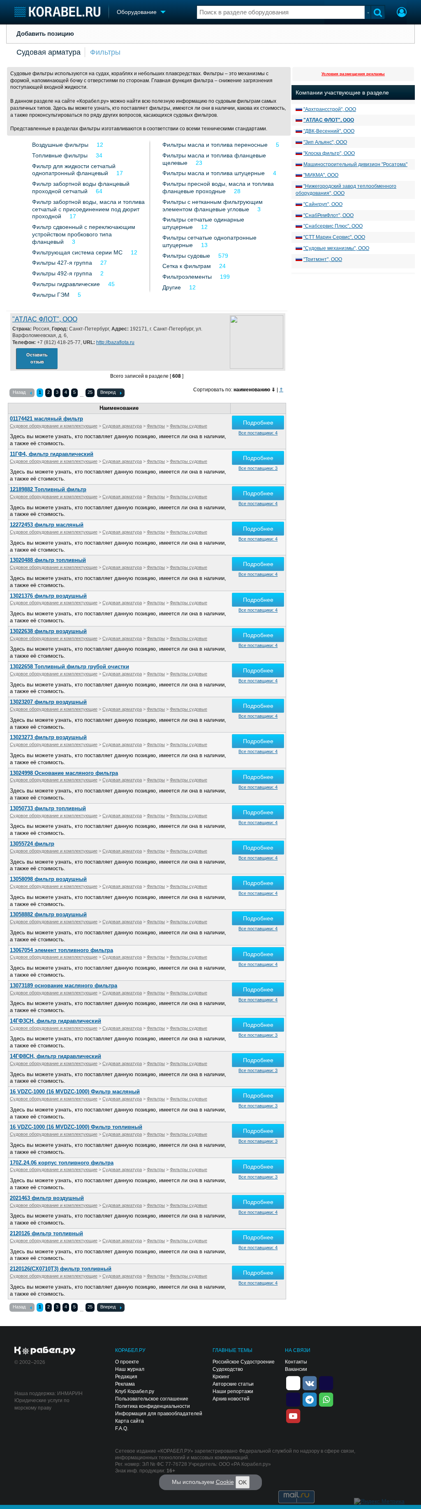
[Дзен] (293, 1382)
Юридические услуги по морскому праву (41, 1404)
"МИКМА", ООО (320, 175)
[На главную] (57, 12)
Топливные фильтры (60, 155)
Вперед (108, 392)
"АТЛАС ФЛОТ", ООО (44, 319)
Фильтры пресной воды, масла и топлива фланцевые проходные (218, 187)
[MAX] (293, 1399)
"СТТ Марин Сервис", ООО (334, 237)
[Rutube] (326, 1382)
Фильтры (105, 52)
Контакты (296, 1362)
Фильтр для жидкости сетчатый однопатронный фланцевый (74, 170)
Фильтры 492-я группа (62, 273)
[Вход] (402, 13)
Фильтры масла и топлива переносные (215, 144)
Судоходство (228, 1369)
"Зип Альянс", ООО (325, 142)
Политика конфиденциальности (152, 1406)
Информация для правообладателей (158, 1414)
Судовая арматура (48, 52)
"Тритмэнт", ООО (322, 259)
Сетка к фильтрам (186, 266)
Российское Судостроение (244, 1362)
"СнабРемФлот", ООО (328, 215)
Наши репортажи (233, 1391)
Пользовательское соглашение (151, 1399)
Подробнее (258, 422)
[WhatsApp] (326, 1399)
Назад (19, 392)
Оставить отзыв (37, 358)
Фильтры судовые (186, 255)
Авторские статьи (233, 1384)
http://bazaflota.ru (115, 342)
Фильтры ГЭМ (50, 294)
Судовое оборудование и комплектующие (53, 425)
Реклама (125, 1384)
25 (90, 392)
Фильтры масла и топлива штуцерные (213, 173)
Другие (171, 287)
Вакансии (296, 1369)
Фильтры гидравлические (66, 284)
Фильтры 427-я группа (62, 262)
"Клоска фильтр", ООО (329, 153)
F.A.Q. (121, 1428)
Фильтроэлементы (187, 276)
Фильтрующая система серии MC (77, 252)
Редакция (126, 1377)
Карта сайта (129, 1421)
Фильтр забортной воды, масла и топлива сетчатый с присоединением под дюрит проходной (88, 209)
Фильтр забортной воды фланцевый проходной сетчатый (81, 187)
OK (242, 1482)
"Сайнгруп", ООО (322, 204)
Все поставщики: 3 (258, 468)
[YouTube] (293, 1415)
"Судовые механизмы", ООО (336, 248)
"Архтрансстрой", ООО (329, 109)
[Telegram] (309, 1399)
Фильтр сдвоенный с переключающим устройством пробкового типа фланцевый (83, 234)
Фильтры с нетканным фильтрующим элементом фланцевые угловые (212, 206)
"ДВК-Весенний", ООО (328, 131)
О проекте (127, 1362)
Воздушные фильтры (60, 144)
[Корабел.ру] (45, 1351)
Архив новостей (231, 1399)
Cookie (225, 1482)
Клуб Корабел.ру (134, 1391)
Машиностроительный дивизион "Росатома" (355, 164)
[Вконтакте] (309, 1382)
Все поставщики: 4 (258, 432)
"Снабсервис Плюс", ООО (333, 226)
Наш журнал (129, 1369)
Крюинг (221, 1377)
